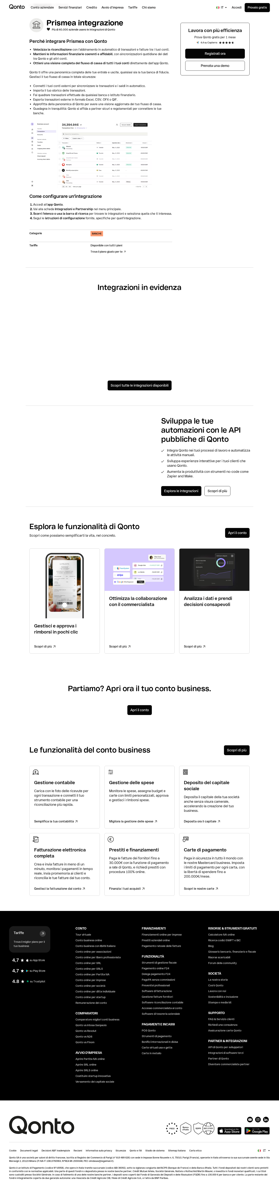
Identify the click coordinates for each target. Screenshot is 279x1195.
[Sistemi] (168, 318)
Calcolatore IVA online (221, 934)
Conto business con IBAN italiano (96, 946)
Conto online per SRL (88, 963)
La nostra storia (218, 979)
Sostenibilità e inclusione (223, 996)
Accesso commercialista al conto (162, 1008)
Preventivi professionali (156, 985)
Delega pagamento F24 (156, 974)
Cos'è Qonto (215, 985)
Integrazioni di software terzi (226, 1052)
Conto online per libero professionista (98, 957)
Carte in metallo (151, 1053)
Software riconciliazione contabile (162, 1002)
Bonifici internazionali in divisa (160, 1041)
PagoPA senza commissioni (158, 979)
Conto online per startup (91, 997)
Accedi (237, 7)
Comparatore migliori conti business (97, 1019)
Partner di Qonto (218, 1058)
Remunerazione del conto (91, 1002)
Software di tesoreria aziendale (161, 1013)
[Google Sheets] (110, 318)
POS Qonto (149, 1030)
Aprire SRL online (86, 1064)
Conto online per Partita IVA (93, 974)
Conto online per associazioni (93, 951)
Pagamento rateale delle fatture (161, 946)
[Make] (52, 353)
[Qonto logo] (17, 6)
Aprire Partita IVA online (90, 1058)
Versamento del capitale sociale (95, 1081)
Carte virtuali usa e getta (157, 1047)
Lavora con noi (217, 991)
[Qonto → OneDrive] (168, 353)
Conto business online (89, 940)
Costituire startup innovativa (93, 1076)
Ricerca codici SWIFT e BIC (224, 940)
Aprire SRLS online (87, 1070)
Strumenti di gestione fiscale (159, 962)
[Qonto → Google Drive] (226, 318)
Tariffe (19, 933)
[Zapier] (52, 315)
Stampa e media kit (220, 1002)
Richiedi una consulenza (222, 1024)
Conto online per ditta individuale (95, 991)
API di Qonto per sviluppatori (225, 1047)
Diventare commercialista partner (229, 1064)
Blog (211, 946)
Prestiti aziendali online (156, 940)
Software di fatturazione (157, 991)
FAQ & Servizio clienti (221, 1019)
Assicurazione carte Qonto (224, 1030)
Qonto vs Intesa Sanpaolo (91, 1025)
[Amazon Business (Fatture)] (226, 354)
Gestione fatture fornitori (157, 996)
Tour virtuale (83, 934)
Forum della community (222, 963)
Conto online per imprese (91, 980)
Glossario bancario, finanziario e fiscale (232, 951)
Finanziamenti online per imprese (162, 934)
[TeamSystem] (110, 351)
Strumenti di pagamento (157, 1036)
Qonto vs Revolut (86, 1030)
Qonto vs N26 (84, 1036)
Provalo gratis (257, 7)
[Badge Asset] (250, 1119)
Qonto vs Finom (85, 1042)
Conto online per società (90, 985)
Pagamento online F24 (155, 968)
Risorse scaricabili (219, 957)
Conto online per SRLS (89, 968)
